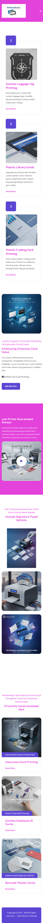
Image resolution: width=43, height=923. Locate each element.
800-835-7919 (11, 386)
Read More (11, 109)
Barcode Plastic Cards (20, 882)
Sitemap (33, 916)
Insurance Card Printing (21, 762)
